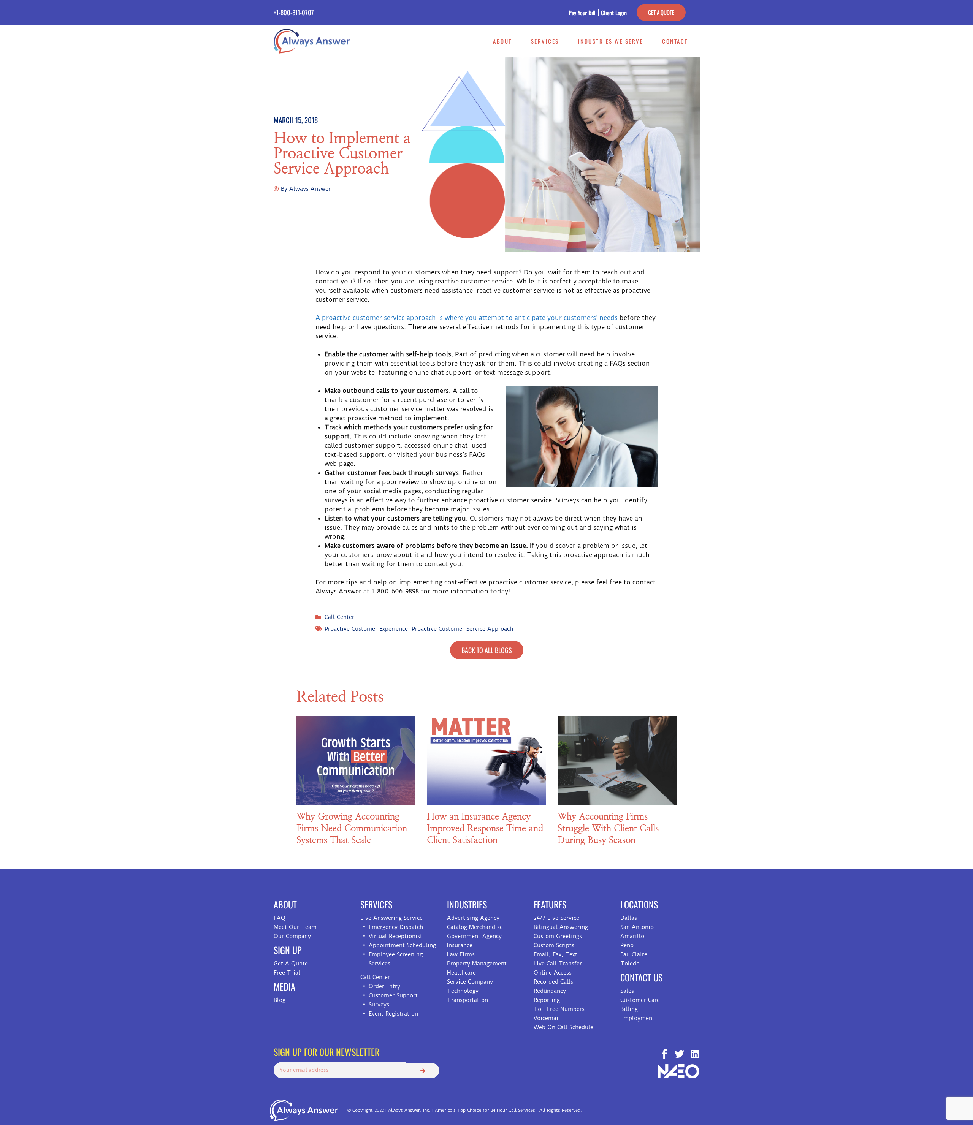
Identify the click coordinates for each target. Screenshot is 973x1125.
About (502, 41)
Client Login (614, 12)
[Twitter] (679, 1054)
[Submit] (422, 1070)
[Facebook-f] (664, 1054)
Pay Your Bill (582, 12)
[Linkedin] (694, 1054)
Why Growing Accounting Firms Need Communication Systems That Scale (351, 828)
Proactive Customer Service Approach (462, 628)
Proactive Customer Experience (366, 628)
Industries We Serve (610, 41)
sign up (288, 950)
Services (545, 41)
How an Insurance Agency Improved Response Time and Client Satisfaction (485, 828)
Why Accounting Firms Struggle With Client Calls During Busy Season (608, 828)
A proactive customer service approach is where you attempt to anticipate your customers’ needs (466, 317)
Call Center (339, 617)
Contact (675, 41)
